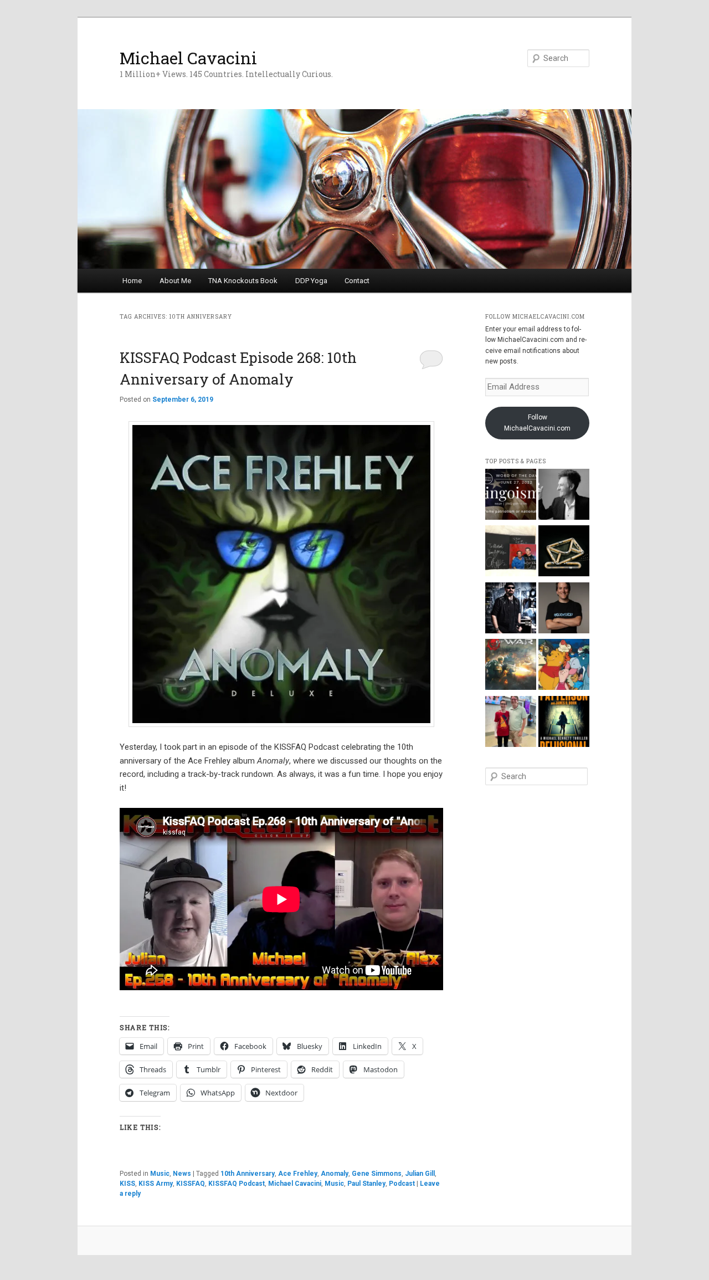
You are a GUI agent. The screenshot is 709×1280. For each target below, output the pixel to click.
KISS (127, 1183)
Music (159, 1173)
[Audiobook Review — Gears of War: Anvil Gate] (510, 666)
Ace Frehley (297, 1173)
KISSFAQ (190, 1183)
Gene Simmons (377, 1173)
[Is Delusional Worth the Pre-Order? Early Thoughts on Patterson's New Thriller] (563, 723)
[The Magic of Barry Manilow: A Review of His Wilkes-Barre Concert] (510, 723)
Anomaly (334, 1173)
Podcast (402, 1183)
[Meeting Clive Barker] (510, 552)
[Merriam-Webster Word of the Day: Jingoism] (510, 496)
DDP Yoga (311, 281)
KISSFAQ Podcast (236, 1183)
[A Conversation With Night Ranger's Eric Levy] (510, 609)
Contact (357, 281)
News (182, 1173)
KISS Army (155, 1183)
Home (132, 281)
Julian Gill (420, 1173)
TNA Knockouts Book (243, 281)
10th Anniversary (247, 1173)
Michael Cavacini (188, 58)
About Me (175, 281)
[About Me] (563, 609)
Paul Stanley (366, 1183)
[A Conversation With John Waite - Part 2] (563, 496)
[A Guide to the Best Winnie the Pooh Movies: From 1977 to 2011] (563, 666)
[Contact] (563, 552)
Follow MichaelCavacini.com (537, 422)
